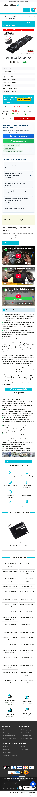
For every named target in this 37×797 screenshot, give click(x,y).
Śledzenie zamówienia (10, 755)
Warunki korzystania (9, 736)
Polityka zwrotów (26, 736)
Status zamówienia (26, 738)
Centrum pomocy (26, 730)
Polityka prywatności (9, 738)
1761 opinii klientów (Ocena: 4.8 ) (17, 114)
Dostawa (6, 750)
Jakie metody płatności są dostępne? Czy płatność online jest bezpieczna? (16, 166)
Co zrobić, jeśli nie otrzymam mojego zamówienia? (16, 192)
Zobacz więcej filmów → (10, 242)
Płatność (6, 747)
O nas (5, 730)
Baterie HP (12, 16)
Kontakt (23, 747)
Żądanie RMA (25, 733)
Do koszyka (25, 118)
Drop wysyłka (7, 752)
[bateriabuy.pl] (10, 5)
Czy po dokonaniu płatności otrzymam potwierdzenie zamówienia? (13, 175)
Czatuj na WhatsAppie (20, 141)
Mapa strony (24, 750)
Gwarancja (6, 733)
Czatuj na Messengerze (19, 136)
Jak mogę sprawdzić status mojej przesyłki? (15, 184)
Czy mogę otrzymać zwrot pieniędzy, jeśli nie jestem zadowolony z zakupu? (16, 200)
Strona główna (5, 16)
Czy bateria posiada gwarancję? (15, 208)
